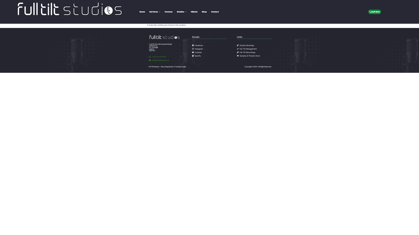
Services (153, 12)
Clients (194, 12)
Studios (180, 12)
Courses (169, 12)
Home (142, 12)
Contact (215, 12)
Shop (204, 12)
